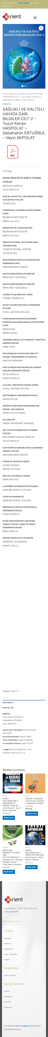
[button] (35, 17)
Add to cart (32, 813)
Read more (8, 818)
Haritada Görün (14, 921)
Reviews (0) (8, 708)
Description (8, 702)
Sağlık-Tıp (13, 94)
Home (5, 94)
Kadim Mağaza (23, 3)
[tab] (24, 702)
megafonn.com (27, 1026)
